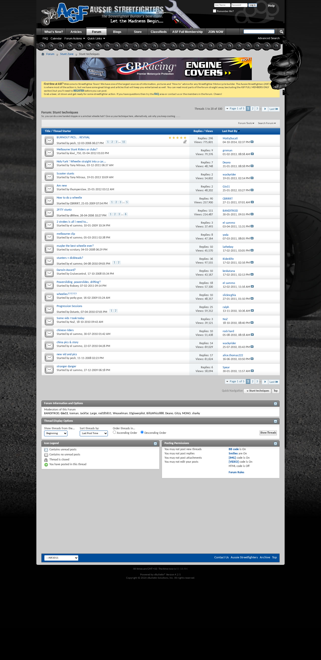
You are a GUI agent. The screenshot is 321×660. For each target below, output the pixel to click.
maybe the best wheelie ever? (75, 246)
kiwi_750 (75, 153)
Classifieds (159, 32)
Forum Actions (73, 38)
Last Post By (229, 131)
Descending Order (155, 433)
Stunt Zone (66, 54)
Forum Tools (245, 123)
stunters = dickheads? (70, 258)
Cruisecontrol (78, 273)
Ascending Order (126, 433)
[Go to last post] (252, 142)
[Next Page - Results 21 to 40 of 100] (265, 109)
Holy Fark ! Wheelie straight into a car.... (81, 161)
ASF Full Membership (187, 32)
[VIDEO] (234, 461)
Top (276, 391)
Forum (96, 32)
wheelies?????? (67, 294)
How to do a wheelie (69, 197)
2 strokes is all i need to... (72, 221)
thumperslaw (78, 189)
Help (271, 6)
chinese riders (65, 330)
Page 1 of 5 (237, 108)
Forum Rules (236, 472)
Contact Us (221, 557)
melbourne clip (66, 233)
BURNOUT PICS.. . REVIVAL (73, 137)
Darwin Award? (66, 270)
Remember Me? (225, 11)
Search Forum (266, 123)
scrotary (74, 249)
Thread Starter (62, 131)
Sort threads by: (89, 428)
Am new (62, 185)
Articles (76, 32)
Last (272, 109)
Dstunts (74, 312)
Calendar (56, 38)
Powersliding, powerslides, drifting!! (79, 282)
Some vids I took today (70, 318)
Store (138, 32)
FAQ (45, 38)
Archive (265, 557)
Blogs (117, 32)
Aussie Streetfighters (244, 557)
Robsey (74, 285)
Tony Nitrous (77, 165)
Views (209, 131)
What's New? (53, 32)
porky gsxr (76, 297)
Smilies (233, 453)
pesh (73, 143)
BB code (234, 449)
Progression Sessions (69, 306)
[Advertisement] (160, 493)
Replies (198, 131)
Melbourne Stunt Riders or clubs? (77, 149)
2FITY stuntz (64, 209)
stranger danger (66, 366)
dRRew (74, 215)
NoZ (72, 322)
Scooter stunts (65, 173)
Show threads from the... (59, 428)
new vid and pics (67, 354)
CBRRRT (75, 203)
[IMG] (232, 457)
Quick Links (95, 38)
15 (123, 142)
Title (47, 131)
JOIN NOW (215, 32)
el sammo (76, 225)
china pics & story (67, 342)
